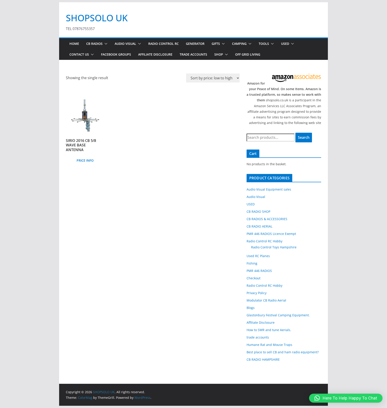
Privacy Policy (257, 293)
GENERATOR (195, 43)
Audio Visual (125, 43)
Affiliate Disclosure (155, 54)
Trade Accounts (193, 54)
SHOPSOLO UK (97, 18)
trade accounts (258, 337)
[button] (105, 44)
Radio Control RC (163, 43)
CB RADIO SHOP (258, 211)
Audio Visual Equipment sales (269, 189)
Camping (239, 43)
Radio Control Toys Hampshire (274, 247)
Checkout (253, 278)
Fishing (252, 263)
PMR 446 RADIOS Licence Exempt (271, 234)
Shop (218, 54)
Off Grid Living (247, 54)
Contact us (79, 54)
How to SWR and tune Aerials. (269, 330)
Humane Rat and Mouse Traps (269, 345)
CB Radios (94, 43)
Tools (264, 43)
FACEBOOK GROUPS (116, 54)
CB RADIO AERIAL (259, 226)
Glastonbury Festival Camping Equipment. (278, 315)
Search (304, 137)
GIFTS (216, 43)
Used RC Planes (258, 256)
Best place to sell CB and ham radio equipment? (283, 352)
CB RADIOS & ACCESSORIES (267, 219)
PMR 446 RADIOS (259, 271)
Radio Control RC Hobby (264, 241)
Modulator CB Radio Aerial (266, 300)
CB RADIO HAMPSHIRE (263, 359)
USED (285, 43)
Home (74, 43)
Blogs (251, 308)
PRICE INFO (85, 160)
